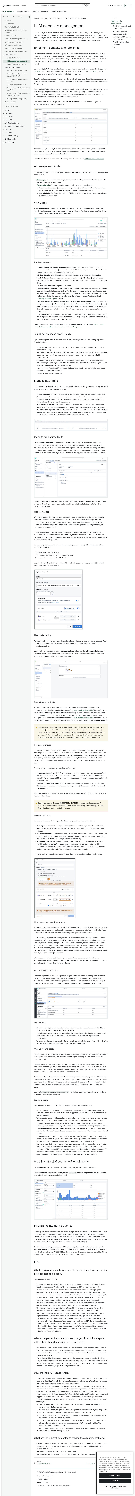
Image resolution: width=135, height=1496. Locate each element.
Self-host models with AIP (16, 85)
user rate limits (91, 71)
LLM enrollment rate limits (16, 64)
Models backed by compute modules (17, 80)
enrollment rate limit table (83, 710)
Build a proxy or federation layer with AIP (18, 89)
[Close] (131, 1454)
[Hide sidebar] (29, 16)
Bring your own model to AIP (17, 71)
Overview (8, 20)
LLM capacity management (17, 61)
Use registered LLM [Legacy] (17, 99)
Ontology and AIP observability (16, 51)
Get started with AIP (12, 27)
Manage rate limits (120, 34)
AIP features (9, 24)
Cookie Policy (103, 1471)
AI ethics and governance (14, 42)
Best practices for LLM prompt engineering (16, 31)
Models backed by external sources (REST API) (16, 75)
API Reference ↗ (115, 6)
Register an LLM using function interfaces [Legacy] (18, 94)
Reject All (114, 1480)
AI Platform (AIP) (41, 18)
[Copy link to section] (33, 26)
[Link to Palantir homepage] (7, 6)
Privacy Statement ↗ (44, 1479)
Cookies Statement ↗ (45, 1476)
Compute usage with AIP (14, 48)
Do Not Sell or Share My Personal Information (114, 1487)
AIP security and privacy (13, 45)
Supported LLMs (11, 35)
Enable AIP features (14, 58)
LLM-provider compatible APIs (16, 39)
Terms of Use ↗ (42, 1482)
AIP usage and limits (120, 31)
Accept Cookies (115, 1475)
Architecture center (41, 11)
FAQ (114, 47)
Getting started (23, 11)
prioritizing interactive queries (47, 298)
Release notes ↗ (10, 102)
